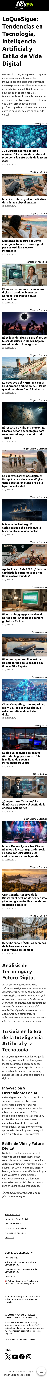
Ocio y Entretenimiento (16, 1228)
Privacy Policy (11, 1258)
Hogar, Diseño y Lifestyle (35, 448)
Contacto (9, 1237)
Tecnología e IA (39, 123)
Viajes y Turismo (38, 172)
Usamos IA (10, 1276)
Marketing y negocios (36, 262)
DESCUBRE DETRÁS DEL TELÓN (20, 1339)
